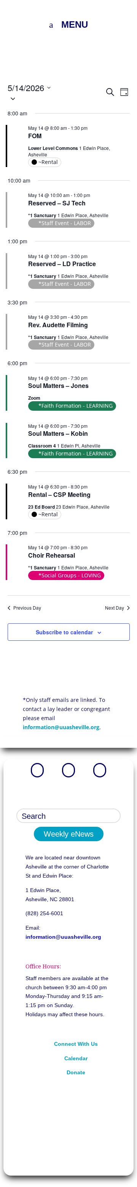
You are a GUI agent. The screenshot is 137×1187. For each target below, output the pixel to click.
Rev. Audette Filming (58, 324)
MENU (74, 24)
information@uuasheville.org (61, 727)
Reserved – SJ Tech (57, 203)
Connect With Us (76, 1044)
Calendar (76, 1058)
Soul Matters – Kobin (58, 433)
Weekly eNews (69, 834)
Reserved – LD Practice (62, 263)
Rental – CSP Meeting (59, 494)
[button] (56, 98)
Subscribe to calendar (64, 632)
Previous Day (27, 608)
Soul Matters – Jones (58, 385)
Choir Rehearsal (51, 555)
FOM (34, 135)
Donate (76, 1072)
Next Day (114, 608)
